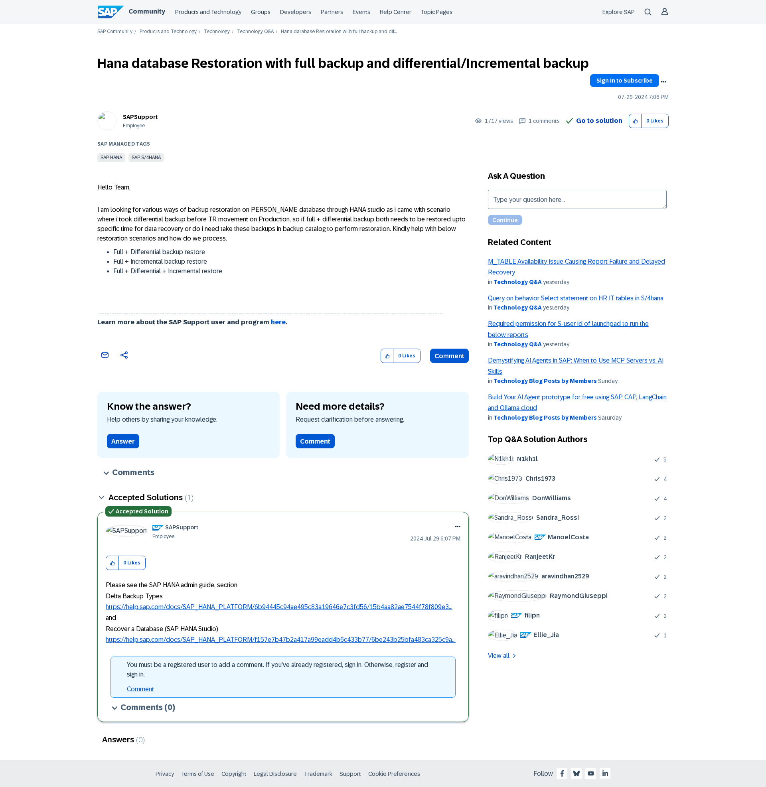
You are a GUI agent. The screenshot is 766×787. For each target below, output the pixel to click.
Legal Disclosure (275, 774)
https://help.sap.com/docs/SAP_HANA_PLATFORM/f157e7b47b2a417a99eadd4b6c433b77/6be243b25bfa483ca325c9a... (281, 639)
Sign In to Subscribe (624, 80)
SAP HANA (111, 157)
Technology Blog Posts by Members (545, 381)
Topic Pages (436, 12)
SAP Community (114, 31)
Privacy (165, 774)
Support (350, 774)
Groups (260, 12)
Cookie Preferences (394, 774)
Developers (295, 12)
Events (361, 12)
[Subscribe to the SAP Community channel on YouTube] (591, 773)
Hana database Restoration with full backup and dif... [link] (339, 31)
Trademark (318, 774)
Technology (217, 31)
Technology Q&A (255, 31)
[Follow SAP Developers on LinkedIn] (605, 773)
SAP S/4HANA (146, 157)
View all (498, 655)
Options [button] (663, 82)
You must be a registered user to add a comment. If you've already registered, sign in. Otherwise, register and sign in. (277, 669)
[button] (635, 121)
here (278, 322)
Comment (449, 356)
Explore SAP (618, 12)
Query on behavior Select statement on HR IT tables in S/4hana (575, 298)
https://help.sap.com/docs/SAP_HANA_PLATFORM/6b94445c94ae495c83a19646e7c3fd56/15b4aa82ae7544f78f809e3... (279, 607)
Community (146, 11)
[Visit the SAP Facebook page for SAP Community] (562, 773)
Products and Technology (208, 12)
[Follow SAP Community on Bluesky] (576, 773)
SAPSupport (140, 117)
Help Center (395, 12)
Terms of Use (197, 774)
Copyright (234, 774)
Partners (332, 12)
